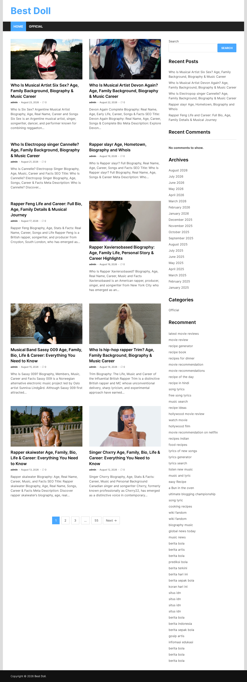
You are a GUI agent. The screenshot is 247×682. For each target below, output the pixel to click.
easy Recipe (177, 482)
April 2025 (176, 269)
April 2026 (176, 195)
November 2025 (181, 226)
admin (14, 102)
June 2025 (176, 257)
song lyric (176, 500)
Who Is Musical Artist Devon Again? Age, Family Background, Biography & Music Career (123, 91)
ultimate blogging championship (192, 494)
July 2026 (176, 176)
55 (96, 520)
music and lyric (180, 475)
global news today (182, 531)
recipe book (177, 352)
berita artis (177, 549)
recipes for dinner (182, 358)
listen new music (181, 469)
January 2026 (179, 213)
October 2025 (179, 232)
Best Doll (31, 10)
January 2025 (179, 287)
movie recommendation (186, 364)
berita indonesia (180, 624)
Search (174, 41)
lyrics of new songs (183, 451)
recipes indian (179, 438)
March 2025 (177, 275)
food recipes (178, 445)
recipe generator (181, 346)
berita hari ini (178, 574)
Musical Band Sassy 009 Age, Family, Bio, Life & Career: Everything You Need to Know (46, 355)
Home (18, 26)
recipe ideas (177, 408)
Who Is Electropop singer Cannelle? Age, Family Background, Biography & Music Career (45, 150)
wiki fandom (178, 512)
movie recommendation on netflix (193, 432)
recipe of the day (181, 377)
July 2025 (176, 250)
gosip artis (176, 636)
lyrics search (178, 463)
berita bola (176, 543)
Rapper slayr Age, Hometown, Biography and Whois (201, 106)
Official (36, 26)
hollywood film (179, 426)
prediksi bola (178, 562)
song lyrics (176, 389)
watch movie (178, 420)
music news (177, 537)
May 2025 (176, 263)
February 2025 (179, 281)
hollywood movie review (186, 414)
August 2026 (178, 170)
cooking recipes (180, 506)
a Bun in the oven (181, 488)
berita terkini (178, 568)
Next (111, 520)
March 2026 (177, 201)
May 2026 (176, 189)
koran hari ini (178, 586)
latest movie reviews (184, 334)
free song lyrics (180, 395)
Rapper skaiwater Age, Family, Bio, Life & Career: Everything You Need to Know (44, 458)
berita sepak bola (181, 580)
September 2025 (181, 238)
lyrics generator (180, 457)
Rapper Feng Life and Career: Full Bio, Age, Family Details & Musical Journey (46, 209)
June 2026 (176, 183)
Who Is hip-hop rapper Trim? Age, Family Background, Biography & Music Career (121, 355)
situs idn (175, 593)
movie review (178, 340)
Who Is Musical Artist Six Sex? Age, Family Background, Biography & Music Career (45, 91)
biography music (181, 525)
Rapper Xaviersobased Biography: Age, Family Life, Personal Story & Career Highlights (122, 253)
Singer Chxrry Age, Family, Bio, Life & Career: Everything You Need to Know (124, 458)
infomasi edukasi (181, 642)
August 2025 (178, 244)
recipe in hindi (179, 383)
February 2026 (179, 207)
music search (178, 401)
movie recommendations (187, 371)
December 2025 (180, 220)
